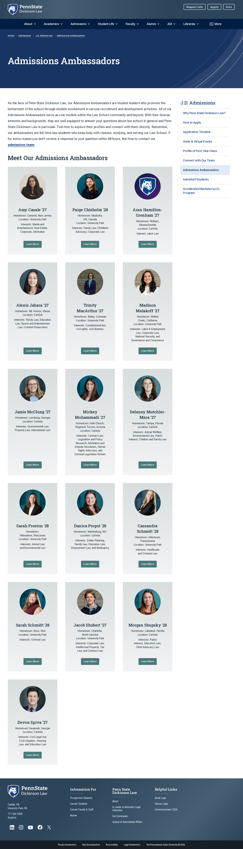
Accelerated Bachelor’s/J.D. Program (201, 191)
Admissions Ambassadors (71, 35)
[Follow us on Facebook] (40, 828)
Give (229, 7)
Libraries (189, 24)
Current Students (78, 803)
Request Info (194, 7)
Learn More (32, 244)
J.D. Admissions (44, 35)
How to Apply (192, 122)
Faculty (130, 24)
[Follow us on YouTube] (31, 828)
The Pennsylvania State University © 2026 (165, 844)
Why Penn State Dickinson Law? (204, 113)
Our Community (120, 816)
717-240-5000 (15, 813)
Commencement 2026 (166, 809)
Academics (51, 24)
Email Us (12, 817)
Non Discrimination (91, 844)
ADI (169, 24)
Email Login (160, 798)
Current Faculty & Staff (81, 809)
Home (11, 35)
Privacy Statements (67, 844)
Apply (214, 7)
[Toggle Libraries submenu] (198, 24)
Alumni (151, 24)
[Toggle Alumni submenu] (158, 24)
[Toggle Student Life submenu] (116, 24)
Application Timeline (196, 132)
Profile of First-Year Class (200, 151)
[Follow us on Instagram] (21, 828)
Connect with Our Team (199, 160)
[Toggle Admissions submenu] (89, 24)
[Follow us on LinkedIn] (12, 828)
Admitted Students (196, 179)
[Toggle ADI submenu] (174, 24)
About (28, 24)
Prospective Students (81, 798)
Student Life (106, 24)
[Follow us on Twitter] (49, 828)
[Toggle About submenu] (35, 24)
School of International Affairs (127, 822)
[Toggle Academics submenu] (61, 24)
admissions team (21, 145)
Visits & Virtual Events (197, 141)
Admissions (78, 24)
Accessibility (112, 844)
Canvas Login (161, 803)
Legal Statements (132, 844)
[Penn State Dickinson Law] (28, 9)
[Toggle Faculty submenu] (138, 24)
